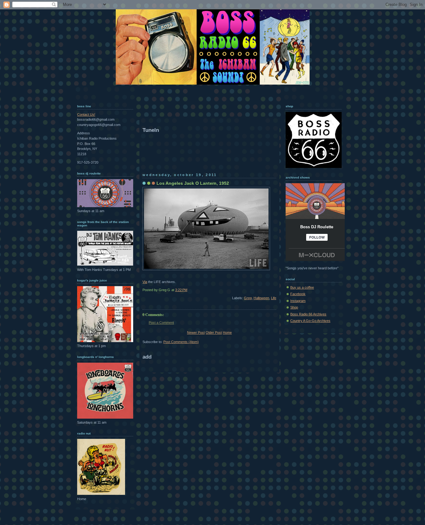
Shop (294, 307)
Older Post (214, 332)
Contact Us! (86, 114)
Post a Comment (161, 322)
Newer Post (196, 332)
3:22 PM (181, 290)
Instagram (298, 301)
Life (273, 298)
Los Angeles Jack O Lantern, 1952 (192, 183)
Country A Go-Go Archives (310, 321)
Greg (248, 298)
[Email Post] (275, 290)
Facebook (298, 294)
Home (227, 332)
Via (144, 282)
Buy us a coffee (302, 287)
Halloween (261, 298)
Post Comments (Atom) (181, 342)
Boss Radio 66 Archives (308, 314)
